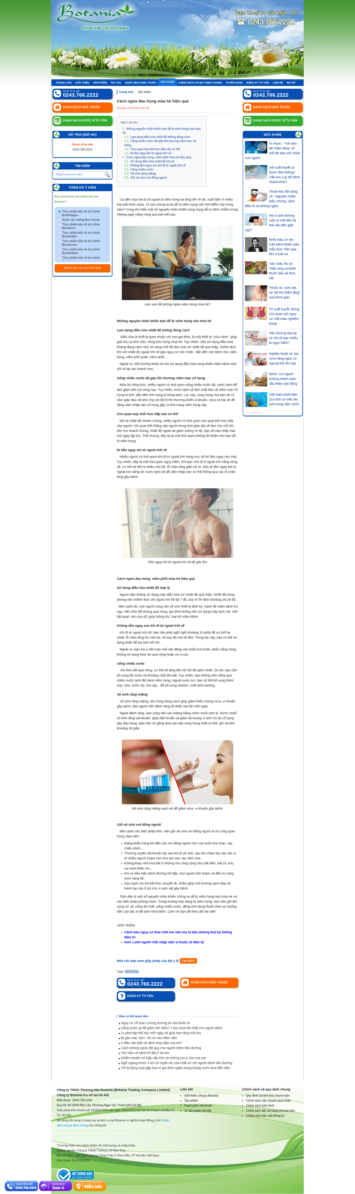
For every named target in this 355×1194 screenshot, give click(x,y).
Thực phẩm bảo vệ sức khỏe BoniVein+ (81, 226)
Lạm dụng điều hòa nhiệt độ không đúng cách (157, 136)
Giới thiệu (82, 82)
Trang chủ (64, 82)
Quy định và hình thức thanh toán (268, 1095)
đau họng (132, 971)
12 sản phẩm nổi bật (197, 1110)
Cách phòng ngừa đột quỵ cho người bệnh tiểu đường (160, 1048)
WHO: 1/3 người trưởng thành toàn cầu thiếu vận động (283, 378)
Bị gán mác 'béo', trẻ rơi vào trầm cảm (148, 1038)
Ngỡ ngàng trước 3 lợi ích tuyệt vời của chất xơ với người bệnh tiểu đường (176, 1063)
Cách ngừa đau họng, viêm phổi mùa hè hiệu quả (157, 157)
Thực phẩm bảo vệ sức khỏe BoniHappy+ (81, 213)
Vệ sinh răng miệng (140, 173)
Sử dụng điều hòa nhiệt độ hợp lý (149, 161)
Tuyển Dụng (234, 82)
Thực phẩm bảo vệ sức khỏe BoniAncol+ (81, 242)
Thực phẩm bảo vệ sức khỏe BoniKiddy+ (81, 234)
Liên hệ (278, 82)
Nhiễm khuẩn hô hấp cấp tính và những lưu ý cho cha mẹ (163, 1058)
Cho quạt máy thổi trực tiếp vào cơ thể (152, 149)
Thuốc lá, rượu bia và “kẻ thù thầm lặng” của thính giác (284, 292)
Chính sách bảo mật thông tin (265, 1115)
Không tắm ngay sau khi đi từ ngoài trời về (155, 165)
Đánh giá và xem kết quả (82, 267)
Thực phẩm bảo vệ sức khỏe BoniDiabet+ (81, 251)
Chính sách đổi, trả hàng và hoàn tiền (270, 1110)
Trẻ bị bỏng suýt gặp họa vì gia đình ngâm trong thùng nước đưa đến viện (175, 1068)
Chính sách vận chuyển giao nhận (268, 1100)
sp (292, 82)
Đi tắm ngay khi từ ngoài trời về (147, 153)
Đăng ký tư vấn (257, 82)
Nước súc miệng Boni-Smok (80, 219)
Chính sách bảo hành (260, 1105)
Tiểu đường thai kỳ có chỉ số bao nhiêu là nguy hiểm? (283, 338)
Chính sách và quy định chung (200, 82)
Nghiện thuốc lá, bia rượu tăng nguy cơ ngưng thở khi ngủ (283, 358)
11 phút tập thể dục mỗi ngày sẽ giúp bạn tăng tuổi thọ (160, 1033)
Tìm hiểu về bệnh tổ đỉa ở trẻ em (144, 1053)
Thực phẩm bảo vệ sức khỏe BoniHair (81, 259)
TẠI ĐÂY (188, 961)
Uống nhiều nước (139, 169)
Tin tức (116, 82)
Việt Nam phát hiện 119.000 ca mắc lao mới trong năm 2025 (284, 399)
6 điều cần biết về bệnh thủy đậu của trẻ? (151, 1043)
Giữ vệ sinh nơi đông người (145, 177)
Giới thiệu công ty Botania (201, 1095)
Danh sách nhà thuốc (141, 82)
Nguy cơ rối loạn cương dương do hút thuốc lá (155, 1023)
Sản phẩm (100, 82)
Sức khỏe (167, 81)
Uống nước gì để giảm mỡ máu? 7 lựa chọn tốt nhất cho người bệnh (171, 1028)
